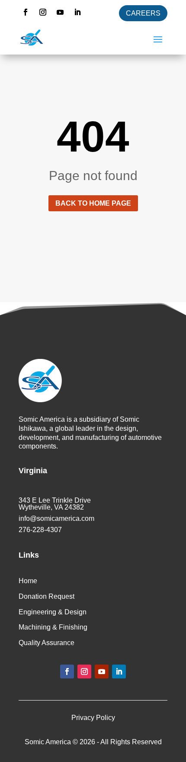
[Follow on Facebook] (25, 12)
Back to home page (93, 203)
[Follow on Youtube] (60, 12)
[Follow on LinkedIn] (77, 12)
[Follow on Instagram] (43, 12)
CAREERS (143, 13)
